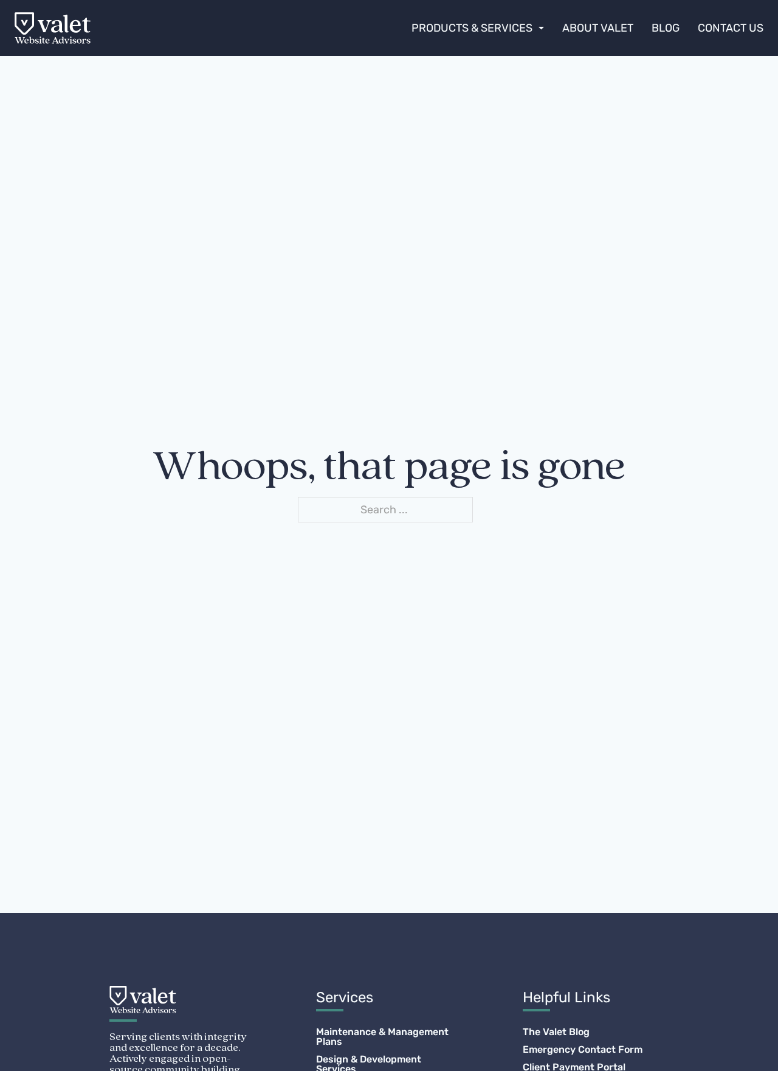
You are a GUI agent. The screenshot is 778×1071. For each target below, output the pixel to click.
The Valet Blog (556, 1032)
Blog (666, 28)
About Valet (597, 28)
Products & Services (471, 28)
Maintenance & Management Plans (382, 1037)
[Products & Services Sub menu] (541, 28)
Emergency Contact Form (582, 1050)
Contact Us (730, 28)
